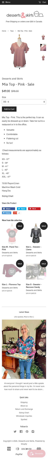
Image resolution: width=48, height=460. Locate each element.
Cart (44, 2)
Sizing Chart (7, 196)
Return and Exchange (24, 409)
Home (4, 31)
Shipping (24, 402)
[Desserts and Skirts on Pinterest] (27, 432)
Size (4, 97)
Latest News (24, 312)
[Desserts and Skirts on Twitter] (15, 432)
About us (24, 405)
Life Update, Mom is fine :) (24, 317)
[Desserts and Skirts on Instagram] (32, 432)
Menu (7, 2)
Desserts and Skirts (26, 441)
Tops (12, 31)
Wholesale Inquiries (24, 416)
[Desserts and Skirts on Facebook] (21, 432)
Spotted (24, 419)
